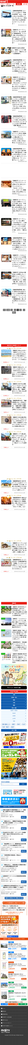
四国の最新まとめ (6, 724)
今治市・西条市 (5, 727)
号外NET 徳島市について (7, 1025)
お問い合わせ (5, 1020)
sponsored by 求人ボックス (19, 806)
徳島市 (13, 724)
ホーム (3, 1008)
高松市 (18, 724)
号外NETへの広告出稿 (6, 1017)
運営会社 (4, 1011)
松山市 (23, 724)
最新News (8, 4)
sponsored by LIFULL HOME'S (18, 938)
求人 (14, 4)
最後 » (14, 312)
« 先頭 (8, 309)
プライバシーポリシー (6, 1022)
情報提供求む (5, 1014)
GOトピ (2, 4)
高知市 (12, 727)
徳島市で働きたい (8, 806)
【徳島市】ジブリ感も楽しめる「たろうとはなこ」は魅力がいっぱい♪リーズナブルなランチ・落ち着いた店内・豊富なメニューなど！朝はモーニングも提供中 (19, 439)
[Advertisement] (14, 170)
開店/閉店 (19, 4)
